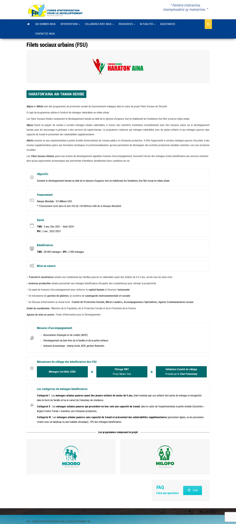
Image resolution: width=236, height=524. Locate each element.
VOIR (195, 490)
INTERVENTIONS (70, 24)
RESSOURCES (126, 24)
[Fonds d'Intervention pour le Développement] (28, 24)
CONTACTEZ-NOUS (45, 33)
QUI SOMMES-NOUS (45, 24)
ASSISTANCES (167, 24)
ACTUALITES (147, 24)
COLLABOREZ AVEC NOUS (98, 24)
